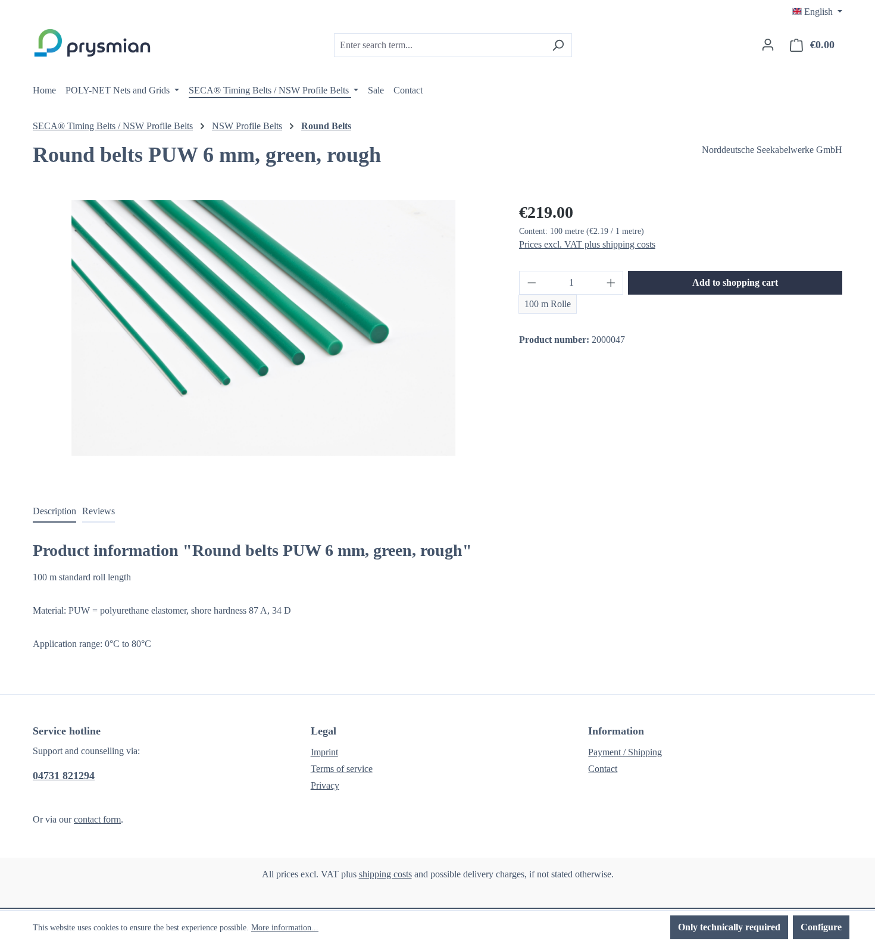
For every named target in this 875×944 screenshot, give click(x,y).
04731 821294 (64, 776)
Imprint (324, 752)
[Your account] (768, 45)
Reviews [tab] (98, 511)
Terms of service (342, 769)
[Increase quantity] (611, 283)
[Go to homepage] (92, 43)
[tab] (54, 512)
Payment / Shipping (625, 752)
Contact (602, 769)
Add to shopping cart (735, 282)
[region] (264, 328)
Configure (821, 927)
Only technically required (729, 927)
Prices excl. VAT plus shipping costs (587, 244)
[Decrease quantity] (531, 283)
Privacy (325, 785)
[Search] (558, 45)
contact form (97, 819)
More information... (284, 927)
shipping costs (385, 874)
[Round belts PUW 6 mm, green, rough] (263, 328)
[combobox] (439, 45)
